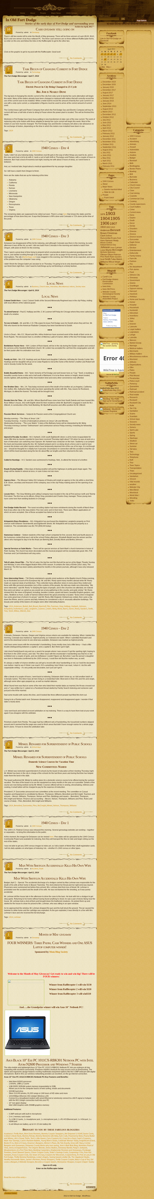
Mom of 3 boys (20, 1143)
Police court (134, 381)
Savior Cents (88, 1134)
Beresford (18, 806)
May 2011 (107, 158)
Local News (55, 283)
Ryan (112, 257)
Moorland (133, 359)
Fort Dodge (113, 320)
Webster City (135, 487)
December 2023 (109, 82)
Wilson (111, 262)
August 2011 (108, 150)
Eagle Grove (135, 242)
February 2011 (108, 166)
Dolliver (109, 236)
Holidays (133, 297)
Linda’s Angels (42, 1157)
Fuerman (54, 606)
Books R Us (9, 1143)
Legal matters (135, 329)
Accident (35, 869)
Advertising (134, 141)
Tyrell (11, 611)
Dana (132, 215)
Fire (131, 264)
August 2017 (108, 93)
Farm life (133, 258)
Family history (135, 256)
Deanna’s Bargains (35, 1143)
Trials (132, 471)
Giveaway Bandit (65, 1148)
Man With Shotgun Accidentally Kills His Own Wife (55, 865)
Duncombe (27, 806)
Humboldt (134, 310)
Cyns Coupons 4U (54, 1138)
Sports (132, 433)
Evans (114, 238)
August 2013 (108, 109)
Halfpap (67, 606)
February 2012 (109, 133)
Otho (132, 367)
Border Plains (135, 169)
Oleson (103, 254)
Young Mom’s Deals (49, 1141)
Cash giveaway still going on (55, 29)
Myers (65, 609)
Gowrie (133, 283)
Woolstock (134, 493)
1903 (110, 213)
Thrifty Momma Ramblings (24, 1157)
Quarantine (134, 386)
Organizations (135, 365)
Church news (44, 286)
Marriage (133, 346)
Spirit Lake (134, 430)
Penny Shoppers (48, 1159)
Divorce (133, 234)
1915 (113, 227)
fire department (136, 267)
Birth (131, 163)
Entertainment (135, 250)
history (105, 320)
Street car (133, 444)
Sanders (83, 609)
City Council (135, 188)
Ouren (71, 609)
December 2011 (109, 139)
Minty (54, 609)
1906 (104, 223)
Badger (133, 158)
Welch (119, 259)
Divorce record (136, 237)
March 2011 (107, 163)
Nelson (56, 806)
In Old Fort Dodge (21, 20)
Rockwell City (135, 403)
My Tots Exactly (63, 1143)
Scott (102, 259)
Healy (116, 240)
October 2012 (108, 117)
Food (132, 272)
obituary (133, 362)
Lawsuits (133, 327)
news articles (108, 322)
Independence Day (108, 245)
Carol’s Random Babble (30, 1141)
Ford (119, 238)
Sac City (133, 408)
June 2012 (107, 123)
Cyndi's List (107, 277)
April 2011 (107, 161)
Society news (80, 286)
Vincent (133, 479)
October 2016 (108, 98)
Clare (132, 190)
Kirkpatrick (8, 609)
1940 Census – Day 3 (55, 236)
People (43, 13)
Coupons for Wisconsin (54, 1155)
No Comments (76, 58)
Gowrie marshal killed (113, 189)
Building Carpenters (41, 1150)
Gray (61, 606)
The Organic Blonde (36, 1148)
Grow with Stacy (77, 1143)
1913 (108, 227)
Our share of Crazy (36, 1155)
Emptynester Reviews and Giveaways (66, 1150)
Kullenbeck (18, 609)
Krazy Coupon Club (20, 1155)
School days (36, 747)
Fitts (48, 606)
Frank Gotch (109, 198)
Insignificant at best (87, 1141)
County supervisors (137, 204)
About (32, 13)
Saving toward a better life (60, 1157)
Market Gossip (135, 343)
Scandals (133, 416)
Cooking (133, 201)
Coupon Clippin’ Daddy (84, 1162)
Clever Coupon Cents (40, 1152)
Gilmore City (135, 275)
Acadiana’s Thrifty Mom (13, 1134)
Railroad (133, 389)
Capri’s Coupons (84, 1138)
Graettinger (134, 286)
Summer (133, 446)
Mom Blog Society (58, 952)
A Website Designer (26, 1162)
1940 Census (71, 13)
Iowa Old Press (109, 289)
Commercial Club (137, 199)
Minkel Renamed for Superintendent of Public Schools (55, 744)
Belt (30, 606)
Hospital (133, 305)
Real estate (134, 395)
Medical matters (136, 348)
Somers (133, 427)
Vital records (135, 482)
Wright (117, 262)
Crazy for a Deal (69, 1138)
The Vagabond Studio (80, 1157)
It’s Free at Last (83, 1155)
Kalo (131, 321)
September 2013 (109, 106)
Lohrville (133, 337)
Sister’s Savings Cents (59, 1152)
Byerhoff (42, 606)
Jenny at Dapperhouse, (18, 1148)
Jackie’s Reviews (33, 1159)
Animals (133, 144)
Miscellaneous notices (67, 286)
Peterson (117, 255)
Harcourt (133, 291)
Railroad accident (137, 392)
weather (133, 484)
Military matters (136, 354)
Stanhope (134, 438)
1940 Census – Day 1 (55, 823)
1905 (115, 218)
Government (135, 280)
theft (131, 460)
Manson (133, 340)
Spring (132, 435)
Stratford (133, 441)
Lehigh (132, 335)
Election (133, 248)
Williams (73, 806)
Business (35, 286)
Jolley (132, 318)
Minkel (49, 806)
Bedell (25, 606)
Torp (6, 611)
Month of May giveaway (55, 934)
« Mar (102, 67)
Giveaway (35, 32)
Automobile (134, 150)
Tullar (113, 259)
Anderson (18, 606)
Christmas (112, 233)
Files (35, 806)
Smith (90, 609)
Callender (134, 182)
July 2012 (107, 120)
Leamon (41, 609)
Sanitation (134, 411)
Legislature (134, 332)
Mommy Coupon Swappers (52, 1134)
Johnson (82, 606)
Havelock (133, 294)
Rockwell (133, 400)
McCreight (42, 806)
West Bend (134, 490)
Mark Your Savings (11, 1141)
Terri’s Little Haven (38, 1138)
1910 (103, 227)
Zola (28, 611)
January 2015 (108, 101)
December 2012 (109, 114)
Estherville (134, 253)
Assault (133, 147)
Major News (56, 13)
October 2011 (108, 144)
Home (22, 13)
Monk (59, 609)
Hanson (109, 240)
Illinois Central (106, 243)
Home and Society (137, 299)
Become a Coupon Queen (45, 1162)
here (65, 214)
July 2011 (106, 153)
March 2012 (107, 131)
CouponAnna (70, 1155)
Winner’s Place (50, 1143)
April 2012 (107, 128)
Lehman (17, 917)
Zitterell (23, 611)
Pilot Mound (134, 376)
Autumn (133, 152)
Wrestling (133, 498)
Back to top (91, 1187)
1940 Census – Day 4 (55, 148)
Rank (107, 257)
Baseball (133, 161)
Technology (36, 72)
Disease (133, 231)
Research (134, 397)
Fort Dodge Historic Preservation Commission (110, 281)
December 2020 (109, 84)
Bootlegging (135, 166)
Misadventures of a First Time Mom (18, 1150)
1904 (105, 218)
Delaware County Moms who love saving (42, 1145)
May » (108, 67)
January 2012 (108, 136)
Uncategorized (136, 473)
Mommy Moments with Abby (47, 1136)
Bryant (35, 606)
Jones (112, 247)
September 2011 (109, 147)
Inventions (134, 316)
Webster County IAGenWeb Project (110, 298)
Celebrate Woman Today (68, 1141)
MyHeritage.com (29, 257)
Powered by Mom (75, 1136)
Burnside (133, 177)
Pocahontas (134, 378)
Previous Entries (11, 1193)
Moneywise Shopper (65, 1162)
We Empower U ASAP (73, 1134)
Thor (131, 463)
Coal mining (135, 193)
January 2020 (108, 87)
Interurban (54, 286)
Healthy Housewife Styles (14, 1159)
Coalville (133, 196)
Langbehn (33, 609)
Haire (102, 240)
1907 (113, 223)
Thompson (64, 806)
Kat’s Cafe (63, 1136)
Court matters (135, 207)
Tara (131, 452)
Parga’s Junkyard (80, 1148)
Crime (132, 210)
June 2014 (107, 104)
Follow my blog (111, 326)
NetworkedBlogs (109, 310)
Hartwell (74, 606)
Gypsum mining (136, 288)
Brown (103, 233)
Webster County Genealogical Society (111, 293)
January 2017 (108, 95)
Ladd (26, 609)
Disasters (133, 229)
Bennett (115, 230)
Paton (132, 370)
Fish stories (134, 269)
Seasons (133, 422)
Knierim (133, 324)
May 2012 (107, 125)
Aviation (133, 155)
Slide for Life (109, 192)
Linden (48, 609)
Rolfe (132, 405)
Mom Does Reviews (32, 1134)
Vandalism (134, 476)
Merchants (134, 351)
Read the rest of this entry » (15, 1177)
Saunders (118, 257)
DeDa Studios (51, 1148)
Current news (135, 212)
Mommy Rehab (28, 1136)
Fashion (133, 261)
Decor (132, 223)
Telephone (134, 457)
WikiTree (116, 374)
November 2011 (109, 142)
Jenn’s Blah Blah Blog (69, 1145)
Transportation (136, 468)
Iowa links (107, 286)
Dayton (133, 218)
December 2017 (109, 90)
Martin (109, 250)
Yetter (132, 501)
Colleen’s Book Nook (12, 1136)
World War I (134, 495)
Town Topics (135, 465)
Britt (131, 174)
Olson (110, 254)
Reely (77, 609)
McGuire (103, 252)
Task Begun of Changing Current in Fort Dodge (55, 69)
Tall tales (133, 449)
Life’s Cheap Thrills (22, 1138)
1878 (102, 214)
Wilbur (16, 611)
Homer (132, 302)
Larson (118, 247)
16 (105, 59)
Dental (132, 226)
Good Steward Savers (21, 1152)
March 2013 (107, 112)
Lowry (102, 250)
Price (102, 257)
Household (134, 307)
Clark (102, 236)
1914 (11, 131)
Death (41, 869)
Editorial (133, 245)
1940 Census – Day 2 (55, 628)
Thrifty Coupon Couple (64, 1159)
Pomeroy (133, 384)
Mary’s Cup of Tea (82, 1159)
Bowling (133, 171)
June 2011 (107, 155)
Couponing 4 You (76, 1152)
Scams (132, 414)
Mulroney (111, 252)
